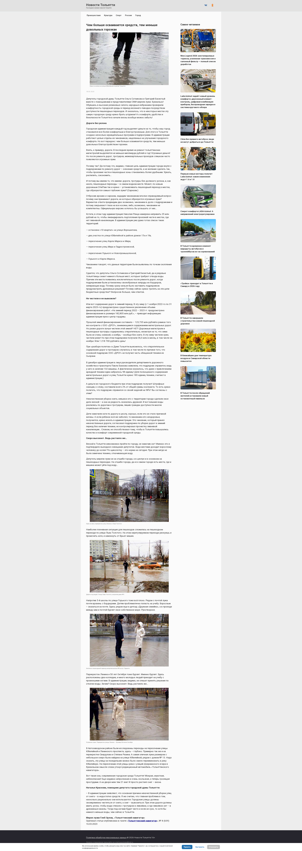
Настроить (199, 847)
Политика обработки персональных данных (106, 837)
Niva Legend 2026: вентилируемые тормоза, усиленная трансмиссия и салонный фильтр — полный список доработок (198, 60)
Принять (187, 847)
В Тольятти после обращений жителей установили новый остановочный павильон (195, 396)
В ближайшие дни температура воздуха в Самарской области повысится (195, 358)
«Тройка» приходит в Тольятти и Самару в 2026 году (196, 284)
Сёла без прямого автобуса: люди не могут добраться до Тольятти (197, 140)
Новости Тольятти (100, 5)
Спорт (119, 15)
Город (138, 15)
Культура (108, 15)
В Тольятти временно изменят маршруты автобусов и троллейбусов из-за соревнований (197, 249)
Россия (128, 15)
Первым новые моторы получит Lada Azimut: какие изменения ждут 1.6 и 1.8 (196, 177)
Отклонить (213, 847)
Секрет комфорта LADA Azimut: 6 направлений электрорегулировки (197, 212)
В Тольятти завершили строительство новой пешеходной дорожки (197, 321)
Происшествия (94, 15)
